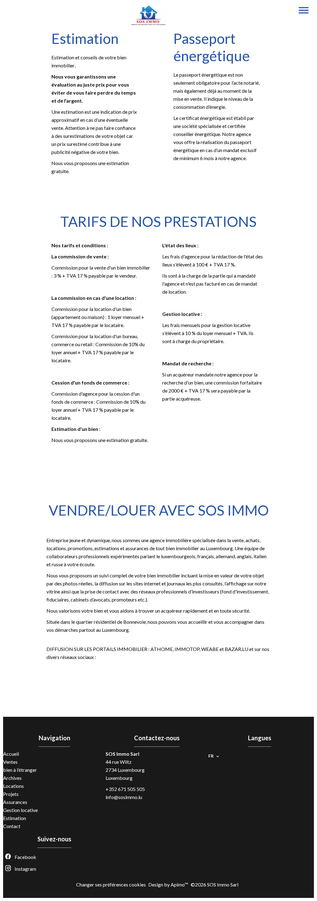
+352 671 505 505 (125, 789)
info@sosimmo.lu (124, 797)
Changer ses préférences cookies (111, 884)
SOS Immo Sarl (122, 754)
